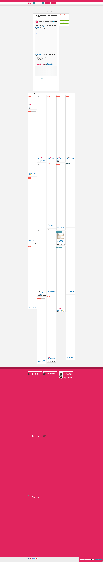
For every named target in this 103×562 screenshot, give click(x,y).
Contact (70, 0)
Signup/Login (73, 0)
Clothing (39, 77)
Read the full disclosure (40, 18)
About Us (43, 367)
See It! (64, 20)
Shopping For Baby (43, 77)
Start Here (35, 367)
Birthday (42, 78)
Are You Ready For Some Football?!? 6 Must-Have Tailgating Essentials (70, 357)
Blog (67, 0)
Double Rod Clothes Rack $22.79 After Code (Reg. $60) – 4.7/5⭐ (51, 159)
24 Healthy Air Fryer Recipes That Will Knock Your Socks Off (36, 496)
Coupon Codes (39, 78)
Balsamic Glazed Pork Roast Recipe (51, 434)
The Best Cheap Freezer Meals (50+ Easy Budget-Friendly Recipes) (51, 373)
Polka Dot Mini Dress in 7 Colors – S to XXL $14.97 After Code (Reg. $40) (70, 159)
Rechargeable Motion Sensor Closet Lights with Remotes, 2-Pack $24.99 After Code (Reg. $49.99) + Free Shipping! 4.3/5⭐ (60, 242)
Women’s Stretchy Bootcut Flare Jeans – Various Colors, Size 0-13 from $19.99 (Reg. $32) (51, 292)
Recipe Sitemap (54, 367)
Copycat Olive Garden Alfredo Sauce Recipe (35, 373)
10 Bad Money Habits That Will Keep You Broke (51, 495)
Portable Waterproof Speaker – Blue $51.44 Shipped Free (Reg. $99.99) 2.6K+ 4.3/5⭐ (61, 310)
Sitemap (59, 367)
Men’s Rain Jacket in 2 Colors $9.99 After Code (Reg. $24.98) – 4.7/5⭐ (32, 174)
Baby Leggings (37, 11)
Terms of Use (64, 367)
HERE (39, 61)
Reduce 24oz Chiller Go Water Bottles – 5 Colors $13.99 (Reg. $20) (70, 291)
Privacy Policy (69, 367)
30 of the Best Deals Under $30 (32, 307)
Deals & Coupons (32, 11)
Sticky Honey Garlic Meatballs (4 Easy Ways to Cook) (36, 435)
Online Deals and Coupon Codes (47, 63)
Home (28, 11)
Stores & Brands (49, 367)
